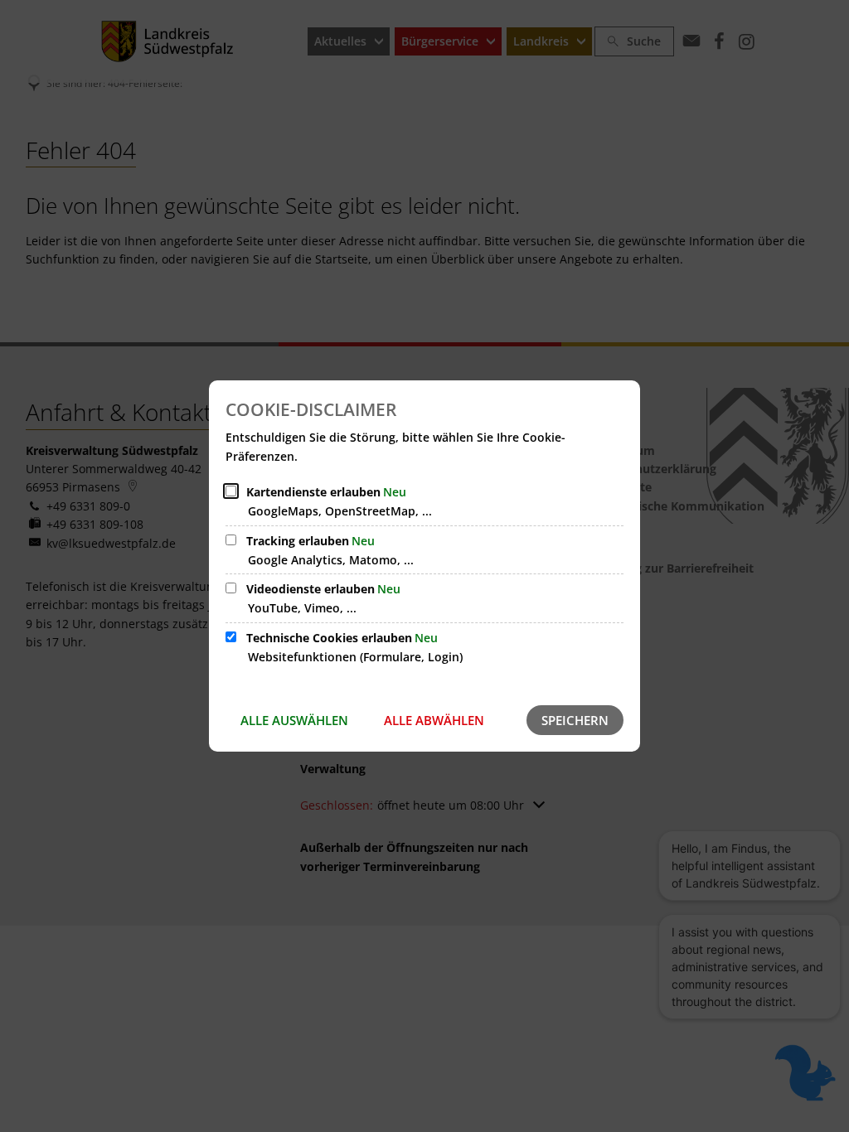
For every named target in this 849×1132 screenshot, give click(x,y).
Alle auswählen (294, 720)
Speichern (575, 720)
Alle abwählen (434, 720)
